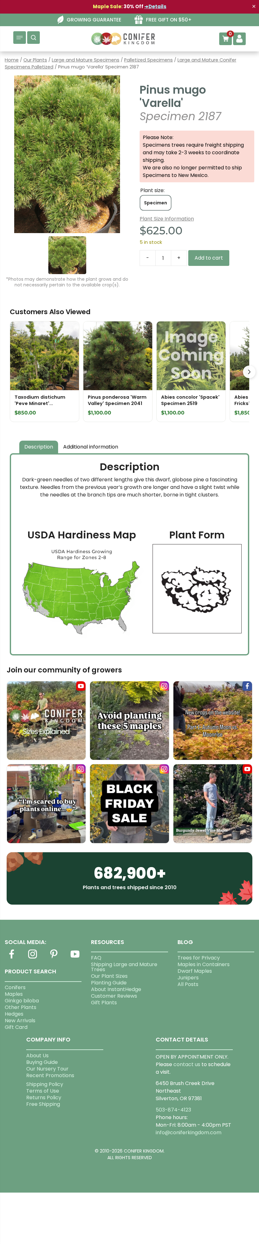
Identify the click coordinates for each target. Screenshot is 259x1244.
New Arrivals (20, 1020)
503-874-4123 (173, 1109)
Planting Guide (109, 982)
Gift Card (16, 1027)
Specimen (155, 203)
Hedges (14, 1014)
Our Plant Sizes (109, 976)
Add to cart (209, 257)
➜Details (155, 6)
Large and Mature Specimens (85, 60)
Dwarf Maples (195, 971)
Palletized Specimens (148, 60)
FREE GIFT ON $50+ (169, 19)
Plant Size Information (167, 218)
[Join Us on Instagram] (32, 957)
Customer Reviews (114, 996)
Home (12, 60)
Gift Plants (104, 1002)
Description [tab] (38, 446)
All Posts (188, 984)
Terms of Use (42, 1090)
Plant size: (152, 190)
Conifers (15, 987)
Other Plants (20, 1007)
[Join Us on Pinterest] (53, 957)
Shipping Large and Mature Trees (124, 967)
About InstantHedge (116, 989)
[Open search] (33, 37)
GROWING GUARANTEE (94, 19)
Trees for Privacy (199, 957)
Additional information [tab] (90, 446)
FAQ (96, 957)
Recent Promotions (50, 1075)
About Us (37, 1055)
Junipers (188, 977)
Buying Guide (42, 1062)
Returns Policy (43, 1097)
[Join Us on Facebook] (11, 957)
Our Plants (35, 60)
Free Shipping (43, 1104)
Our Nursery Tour (47, 1068)
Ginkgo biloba (22, 1000)
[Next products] (249, 372)
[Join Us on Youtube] (74, 957)
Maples (14, 994)
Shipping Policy (44, 1084)
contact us (186, 1064)
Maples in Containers (204, 964)
